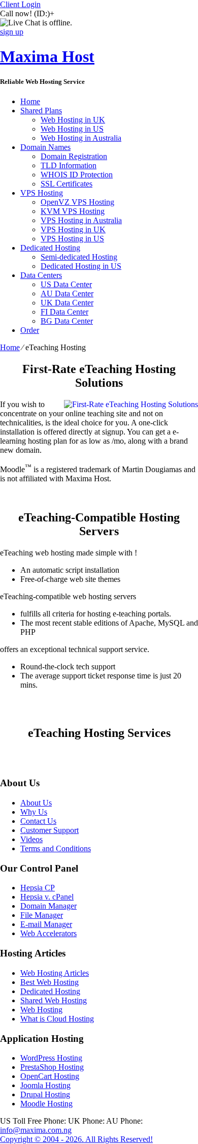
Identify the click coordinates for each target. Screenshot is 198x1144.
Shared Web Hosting (53, 1000)
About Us (36, 802)
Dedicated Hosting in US (81, 266)
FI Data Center (64, 311)
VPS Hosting (41, 193)
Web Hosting (41, 1009)
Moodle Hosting (46, 1103)
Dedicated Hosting (50, 247)
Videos (31, 839)
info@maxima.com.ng (36, 1130)
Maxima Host (47, 56)
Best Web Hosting (49, 982)
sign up (11, 31)
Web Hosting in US (72, 129)
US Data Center (66, 284)
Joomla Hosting (45, 1085)
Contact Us (38, 821)
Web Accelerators (48, 933)
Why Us (33, 812)
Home (30, 101)
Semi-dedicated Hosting (79, 257)
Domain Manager (48, 906)
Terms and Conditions (55, 848)
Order (29, 330)
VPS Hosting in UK (73, 229)
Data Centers (41, 275)
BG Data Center (67, 321)
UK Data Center (67, 302)
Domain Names (45, 147)
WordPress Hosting (51, 1058)
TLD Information (68, 165)
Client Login (20, 4)
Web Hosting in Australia (81, 138)
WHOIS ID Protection (77, 174)
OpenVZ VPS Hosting (77, 202)
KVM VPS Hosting (73, 211)
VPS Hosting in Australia (81, 220)
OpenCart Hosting (49, 1076)
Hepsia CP (37, 887)
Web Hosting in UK (73, 119)
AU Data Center (67, 293)
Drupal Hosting (45, 1094)
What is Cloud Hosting (57, 1018)
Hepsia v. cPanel (47, 896)
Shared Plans (41, 110)
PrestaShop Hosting (52, 1067)
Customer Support (49, 830)
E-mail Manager (46, 924)
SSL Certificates (66, 183)
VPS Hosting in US (72, 238)
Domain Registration (74, 156)
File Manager (41, 915)
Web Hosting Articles (54, 973)
